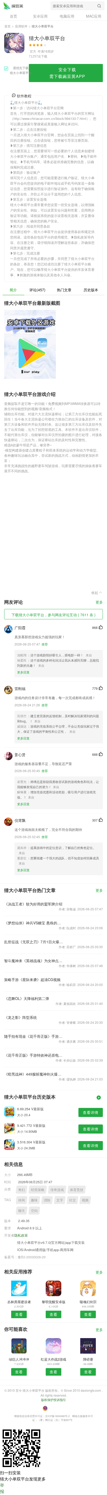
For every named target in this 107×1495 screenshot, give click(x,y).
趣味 (34, 1200)
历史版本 (91, 289)
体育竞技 (76, 1189)
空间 (34, 1210)
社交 (72, 1200)
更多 (99, 602)
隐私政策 (21, 1235)
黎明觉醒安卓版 (53, 1301)
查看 (19, 1314)
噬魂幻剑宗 (88, 1301)
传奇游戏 (57, 1189)
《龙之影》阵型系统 (20, 1017)
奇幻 (21, 1189)
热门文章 (64, 289)
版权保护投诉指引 (53, 1399)
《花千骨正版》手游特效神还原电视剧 (33, 1055)
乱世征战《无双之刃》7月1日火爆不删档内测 (33, 941)
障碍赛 (88, 1359)
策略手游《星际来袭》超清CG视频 (32, 979)
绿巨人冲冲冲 (19, 1359)
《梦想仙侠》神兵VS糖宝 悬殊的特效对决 (33, 922)
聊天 (21, 1210)
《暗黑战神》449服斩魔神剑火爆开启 (33, 1074)
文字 (59, 1200)
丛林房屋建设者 (19, 1301)
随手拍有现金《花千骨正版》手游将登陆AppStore (33, 1036)
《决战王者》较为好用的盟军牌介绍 (33, 903)
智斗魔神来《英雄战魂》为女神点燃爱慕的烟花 (33, 960)
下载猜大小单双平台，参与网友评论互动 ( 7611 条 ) (53, 614)
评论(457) (37, 289)
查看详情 (90, 1112)
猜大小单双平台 (13, 6)
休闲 (21, 1200)
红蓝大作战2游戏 (53, 1359)
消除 (47, 1200)
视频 (85, 1200)
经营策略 (37, 1189)
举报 (2, 1488)
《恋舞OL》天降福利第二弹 (26, 998)
